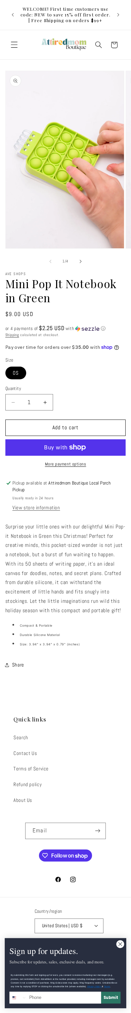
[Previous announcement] (12, 14)
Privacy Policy (94, 986)
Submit (110, 997)
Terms (107, 986)
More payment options (65, 464)
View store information (36, 508)
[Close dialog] (120, 944)
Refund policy (27, 784)
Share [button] (18, 665)
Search (20, 738)
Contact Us (25, 753)
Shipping (12, 335)
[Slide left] (50, 261)
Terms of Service (31, 769)
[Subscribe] (97, 831)
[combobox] (18, 997)
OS (16, 373)
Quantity (13, 388)
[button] (14, 45)
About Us (22, 800)
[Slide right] (80, 261)
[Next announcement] (118, 14)
